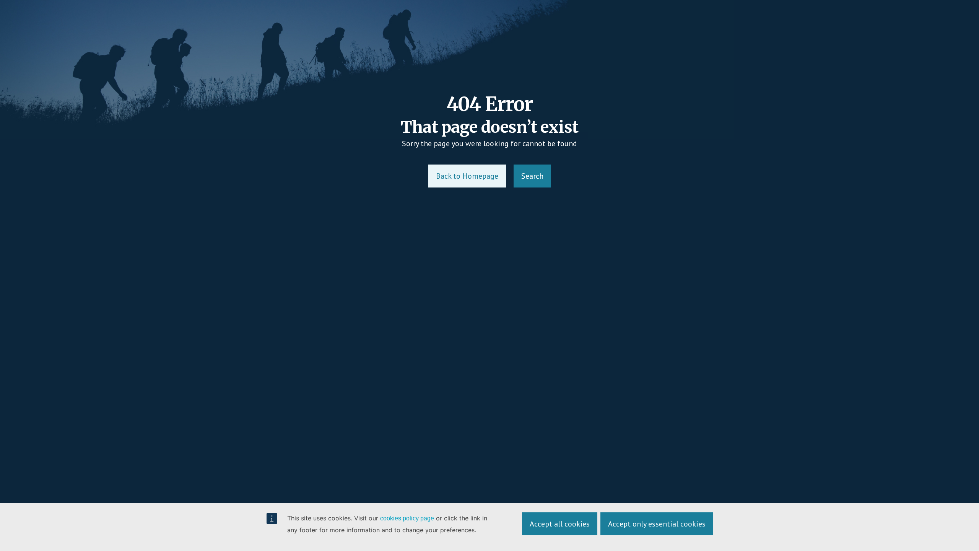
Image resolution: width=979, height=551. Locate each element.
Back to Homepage (467, 176)
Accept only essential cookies (657, 524)
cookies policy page (407, 518)
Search (532, 176)
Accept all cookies (560, 524)
